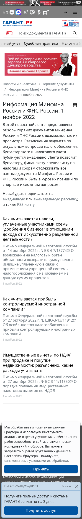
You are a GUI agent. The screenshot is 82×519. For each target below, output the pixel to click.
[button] (66, 12)
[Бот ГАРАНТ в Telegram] (32, 12)
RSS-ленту (25, 204)
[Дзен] (12, 12)
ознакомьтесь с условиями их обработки (36, 460)
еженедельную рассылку (55, 199)
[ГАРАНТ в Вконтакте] (5, 12)
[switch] (9, 33)
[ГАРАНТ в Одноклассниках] (39, 12)
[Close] (76, 486)
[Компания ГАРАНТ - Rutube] (46, 12)
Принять (41, 469)
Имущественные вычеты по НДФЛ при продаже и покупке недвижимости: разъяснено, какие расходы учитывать (38, 362)
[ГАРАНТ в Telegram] (25, 12)
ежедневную (14, 199)
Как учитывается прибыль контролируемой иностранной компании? (34, 304)
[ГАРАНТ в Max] (18, 12)
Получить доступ (41, 510)
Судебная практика (41, 43)
